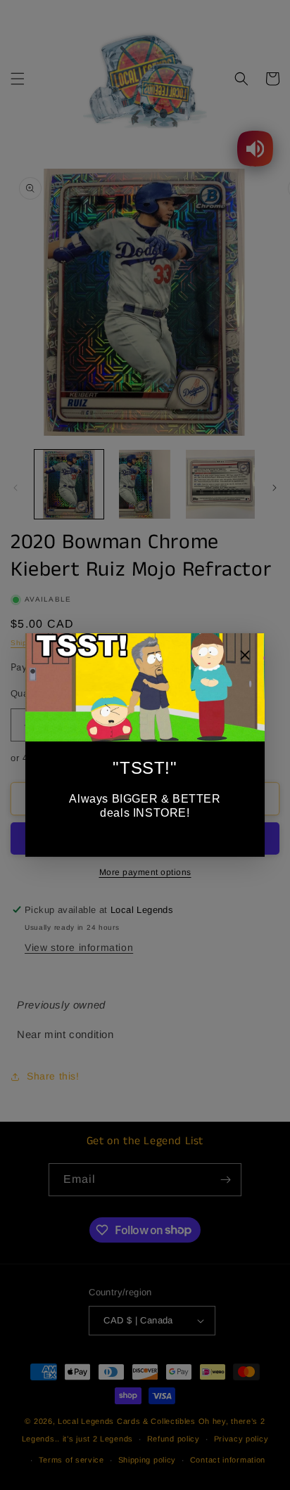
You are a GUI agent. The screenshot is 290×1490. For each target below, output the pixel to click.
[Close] (245, 656)
